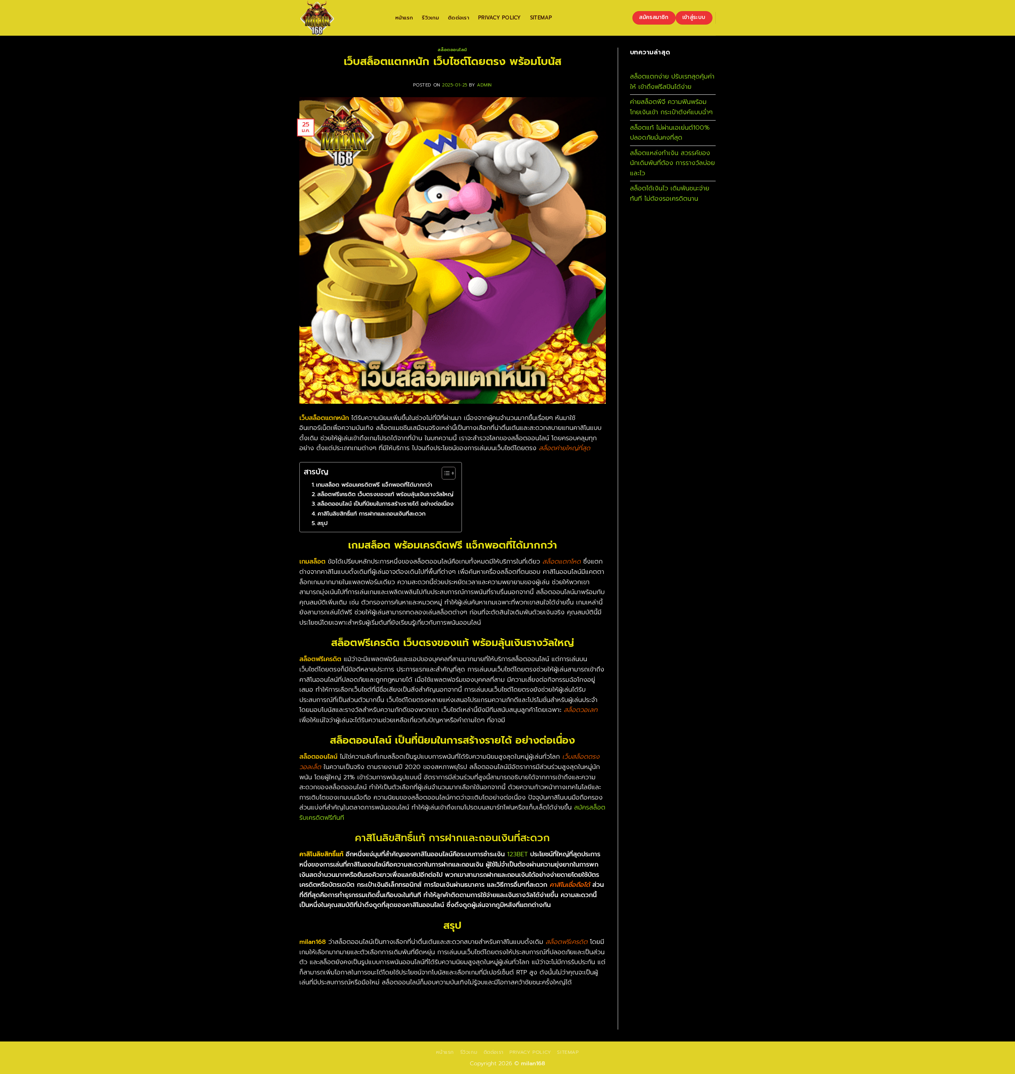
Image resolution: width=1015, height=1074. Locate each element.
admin (484, 85)
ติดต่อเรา (458, 17)
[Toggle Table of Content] (445, 473)
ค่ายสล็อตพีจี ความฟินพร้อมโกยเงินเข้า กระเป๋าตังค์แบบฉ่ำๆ (671, 107)
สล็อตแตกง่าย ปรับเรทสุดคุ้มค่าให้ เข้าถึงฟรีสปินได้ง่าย (672, 82)
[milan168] (339, 18)
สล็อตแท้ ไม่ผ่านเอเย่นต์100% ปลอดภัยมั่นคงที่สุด (670, 133)
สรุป (322, 523)
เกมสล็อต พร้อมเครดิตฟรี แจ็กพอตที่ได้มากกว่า (374, 484)
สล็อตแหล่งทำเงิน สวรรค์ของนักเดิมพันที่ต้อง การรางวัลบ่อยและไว (672, 163)
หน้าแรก (404, 17)
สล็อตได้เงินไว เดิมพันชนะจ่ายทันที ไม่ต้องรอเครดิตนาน (669, 193)
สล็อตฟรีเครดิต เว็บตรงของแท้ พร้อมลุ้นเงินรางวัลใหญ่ (385, 494)
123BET (517, 854)
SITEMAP (541, 17)
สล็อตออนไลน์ (452, 49)
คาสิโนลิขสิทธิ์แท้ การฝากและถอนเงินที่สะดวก (371, 513)
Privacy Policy (499, 17)
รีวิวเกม (430, 17)
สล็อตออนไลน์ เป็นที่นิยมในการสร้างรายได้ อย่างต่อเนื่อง (385, 503)
